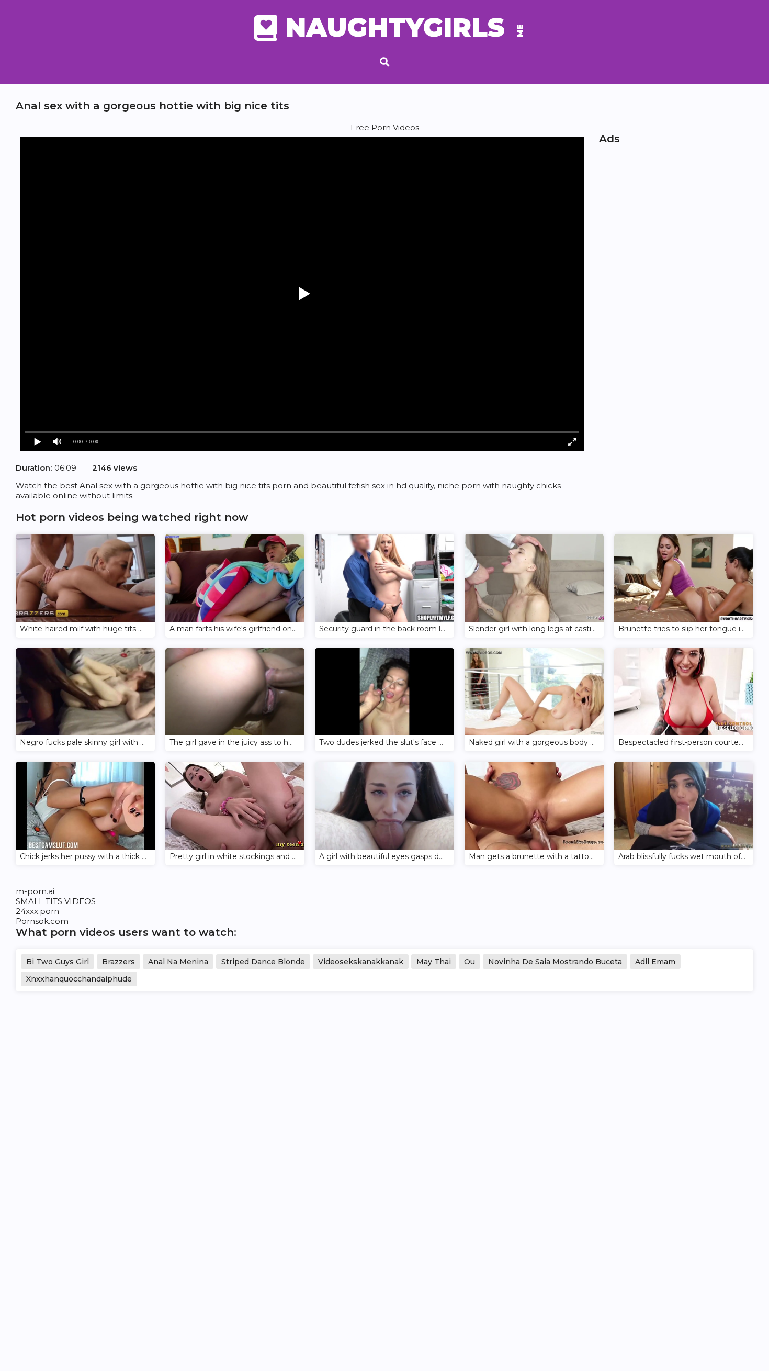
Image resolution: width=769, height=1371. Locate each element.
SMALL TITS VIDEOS (56, 901)
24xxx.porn (37, 911)
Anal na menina (178, 961)
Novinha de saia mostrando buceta (555, 961)
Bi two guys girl (57, 961)
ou (469, 961)
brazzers (118, 961)
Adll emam (655, 961)
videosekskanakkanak (360, 961)
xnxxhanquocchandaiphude (79, 979)
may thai (433, 961)
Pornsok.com (42, 921)
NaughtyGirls (400, 28)
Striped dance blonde (263, 961)
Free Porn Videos (384, 127)
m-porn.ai (35, 891)
